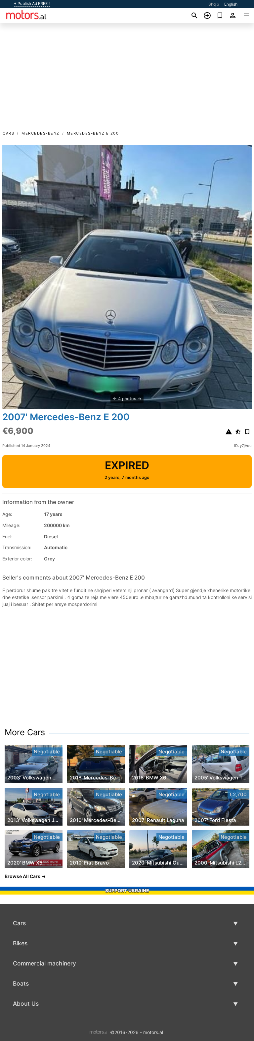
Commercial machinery (44, 963)
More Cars (25, 732)
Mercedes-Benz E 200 (93, 133)
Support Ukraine (127, 890)
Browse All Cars (22, 876)
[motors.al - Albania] (98, 1031)
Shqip (213, 4)
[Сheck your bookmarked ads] (220, 15)
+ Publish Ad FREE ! (32, 3)
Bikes (20, 943)
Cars (8, 133)
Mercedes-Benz (40, 133)
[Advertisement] (127, 80)
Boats (21, 983)
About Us (26, 1003)
